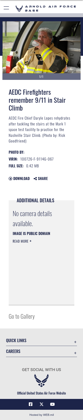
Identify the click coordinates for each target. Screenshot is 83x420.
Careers (13, 351)
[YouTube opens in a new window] (52, 404)
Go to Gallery (22, 316)
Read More (21, 241)
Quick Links (16, 340)
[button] (6, 8)
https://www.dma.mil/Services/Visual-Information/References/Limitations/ (37, 297)
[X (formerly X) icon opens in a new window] (41, 404)
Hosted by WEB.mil (41, 414)
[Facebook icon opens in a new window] (31, 404)
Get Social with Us (41, 369)
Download (21, 178)
